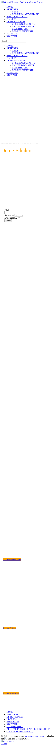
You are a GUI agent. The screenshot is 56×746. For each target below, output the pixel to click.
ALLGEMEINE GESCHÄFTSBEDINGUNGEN (28, 729)
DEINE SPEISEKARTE (23, 31)
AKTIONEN (12, 9)
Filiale (7, 210)
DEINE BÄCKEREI (16, 21)
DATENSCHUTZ (15, 726)
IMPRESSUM (13, 722)
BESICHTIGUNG (20, 29)
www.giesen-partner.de (34, 736)
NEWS (15, 12)
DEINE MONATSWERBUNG (26, 14)
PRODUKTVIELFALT (17, 16)
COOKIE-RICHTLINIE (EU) (20, 731)
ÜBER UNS (12, 719)
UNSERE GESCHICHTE (23, 24)
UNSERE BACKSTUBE (23, 26)
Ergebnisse (9, 218)
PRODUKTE (12, 714)
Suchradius (9, 215)
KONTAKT (12, 36)
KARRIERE (12, 34)
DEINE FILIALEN (15, 717)
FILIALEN (11, 19)
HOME (10, 7)
